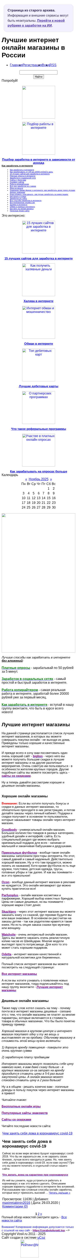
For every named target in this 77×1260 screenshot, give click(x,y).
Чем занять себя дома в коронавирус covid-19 (37, 1133)
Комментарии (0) (15, 1206)
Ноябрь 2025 (38, 479)
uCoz (41, 1237)
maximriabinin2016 (16, 1202)
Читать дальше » (59, 1192)
